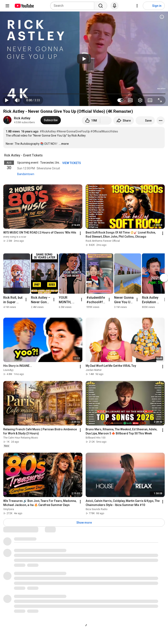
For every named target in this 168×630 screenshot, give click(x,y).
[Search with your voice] (114, 6)
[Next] (164, 278)
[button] (33, 100)
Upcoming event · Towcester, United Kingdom (46, 162)
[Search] (100, 6)
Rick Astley (22, 118)
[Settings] (137, 5)
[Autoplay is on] (120, 100)
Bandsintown (25, 174)
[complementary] (45, 155)
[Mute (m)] (17, 100)
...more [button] (64, 143)
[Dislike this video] (106, 120)
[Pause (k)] (6, 100)
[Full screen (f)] (160, 100)
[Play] (84, 59)
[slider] (84, 94)
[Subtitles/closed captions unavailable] (130, 100)
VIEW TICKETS (72, 163)
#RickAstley (48, 131)
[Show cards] (162, 17)
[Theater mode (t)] (150, 100)
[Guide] (7, 5)
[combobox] (73, 5)
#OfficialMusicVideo (104, 131)
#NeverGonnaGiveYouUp (73, 131)
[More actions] (161, 120)
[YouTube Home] (24, 5)
